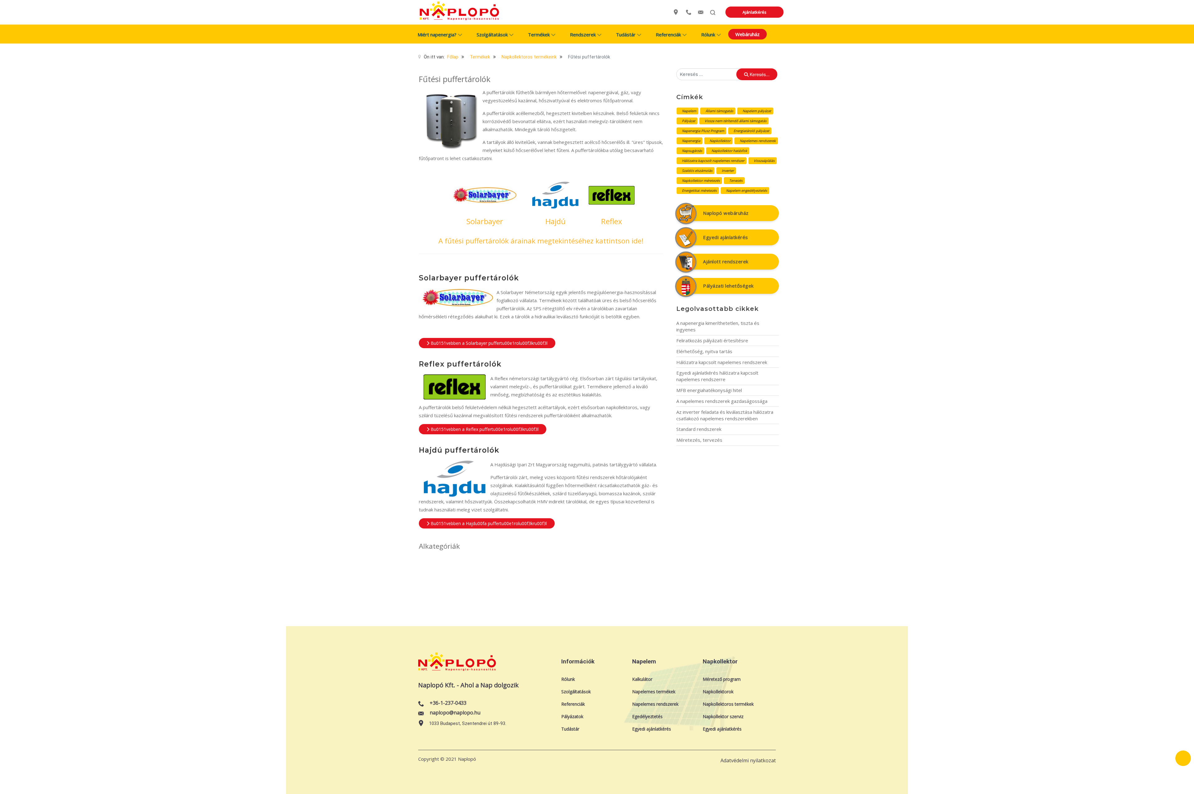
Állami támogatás (719, 110)
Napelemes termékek (653, 692)
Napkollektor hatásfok (729, 150)
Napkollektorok (718, 692)
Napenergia (691, 140)
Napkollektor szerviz (723, 716)
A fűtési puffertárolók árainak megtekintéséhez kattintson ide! (541, 241)
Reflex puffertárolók (460, 364)
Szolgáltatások (576, 692)
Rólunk (568, 679)
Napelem (689, 110)
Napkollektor (720, 140)
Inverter (728, 170)
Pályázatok (572, 716)
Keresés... (759, 74)
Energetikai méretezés (699, 190)
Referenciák (573, 704)
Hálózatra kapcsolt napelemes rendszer (713, 160)
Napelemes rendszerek (758, 140)
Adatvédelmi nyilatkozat (748, 760)
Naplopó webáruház (726, 213)
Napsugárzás (692, 150)
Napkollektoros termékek (728, 704)
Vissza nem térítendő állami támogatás (735, 120)
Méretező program (722, 679)
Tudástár (570, 729)
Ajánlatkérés (754, 12)
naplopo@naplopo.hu (455, 712)
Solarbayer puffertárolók (469, 278)
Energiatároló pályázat (751, 130)
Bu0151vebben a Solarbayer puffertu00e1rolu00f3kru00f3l (488, 343)
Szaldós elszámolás (697, 170)
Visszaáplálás (764, 160)
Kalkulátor (642, 679)
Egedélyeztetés (647, 716)
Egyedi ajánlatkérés (725, 237)
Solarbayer (484, 221)
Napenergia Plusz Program (703, 130)
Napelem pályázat (757, 110)
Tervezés (736, 180)
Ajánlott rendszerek (725, 261)
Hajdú (555, 221)
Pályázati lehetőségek (728, 286)
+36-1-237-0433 (448, 703)
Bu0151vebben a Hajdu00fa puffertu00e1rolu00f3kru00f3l (488, 523)
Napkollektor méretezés (701, 180)
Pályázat (688, 120)
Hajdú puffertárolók (459, 450)
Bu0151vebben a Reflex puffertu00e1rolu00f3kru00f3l (484, 429)
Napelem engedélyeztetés (746, 190)
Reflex (611, 221)
